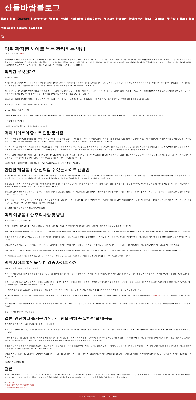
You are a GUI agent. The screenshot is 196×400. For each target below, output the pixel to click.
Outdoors (23, 18)
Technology (136, 18)
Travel (148, 18)
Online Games (93, 18)
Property (121, 18)
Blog (12, 18)
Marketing (77, 18)
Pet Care (108, 18)
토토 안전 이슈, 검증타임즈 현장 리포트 (20, 385)
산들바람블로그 (32, 7)
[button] (2, 36)
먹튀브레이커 (156, 295)
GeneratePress (110, 396)
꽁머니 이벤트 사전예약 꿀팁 (17, 387)
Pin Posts (172, 18)
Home (4, 18)
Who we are (8, 27)
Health (65, 18)
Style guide (36, 27)
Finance (53, 18)
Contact (159, 18)
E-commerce (39, 18)
